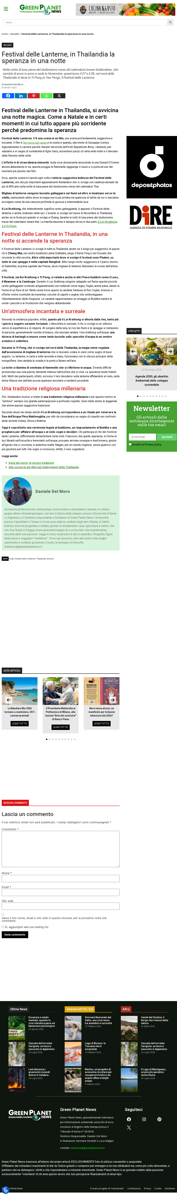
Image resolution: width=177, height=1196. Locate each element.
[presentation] (8, 700)
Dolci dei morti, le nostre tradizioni (31, 463)
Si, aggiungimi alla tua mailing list (26, 927)
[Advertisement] (64, 588)
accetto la (146, 444)
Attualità (14, 33)
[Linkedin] (21, 95)
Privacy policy (153, 444)
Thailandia (41, 559)
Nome (7, 873)
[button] (6, 9)
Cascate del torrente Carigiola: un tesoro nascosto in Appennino (42, 1046)
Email (6, 887)
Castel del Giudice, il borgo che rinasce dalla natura (154, 1020)
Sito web (7, 900)
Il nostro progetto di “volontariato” (107, 1188)
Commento (10, 829)
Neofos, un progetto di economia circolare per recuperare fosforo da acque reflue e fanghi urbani (98, 1075)
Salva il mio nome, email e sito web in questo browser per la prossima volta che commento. (54, 919)
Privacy (147, 1188)
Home (5, 33)
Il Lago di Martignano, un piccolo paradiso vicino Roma (153, 1072)
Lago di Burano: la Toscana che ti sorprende (95, 1046)
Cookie (158, 1188)
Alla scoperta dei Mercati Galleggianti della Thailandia (44, 467)
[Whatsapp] (46, 95)
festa (11, 559)
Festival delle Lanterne (25, 559)
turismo (50, 559)
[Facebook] (8, 95)
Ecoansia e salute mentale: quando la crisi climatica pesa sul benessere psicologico (42, 1021)
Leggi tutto (19, 723)
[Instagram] (144, 1119)
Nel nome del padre (35, 142)
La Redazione (134, 1188)
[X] (59, 95)
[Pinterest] (34, 95)
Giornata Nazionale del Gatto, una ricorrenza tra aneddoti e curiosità (98, 1020)
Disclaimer (170, 1188)
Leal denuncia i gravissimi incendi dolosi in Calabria (39, 1072)
